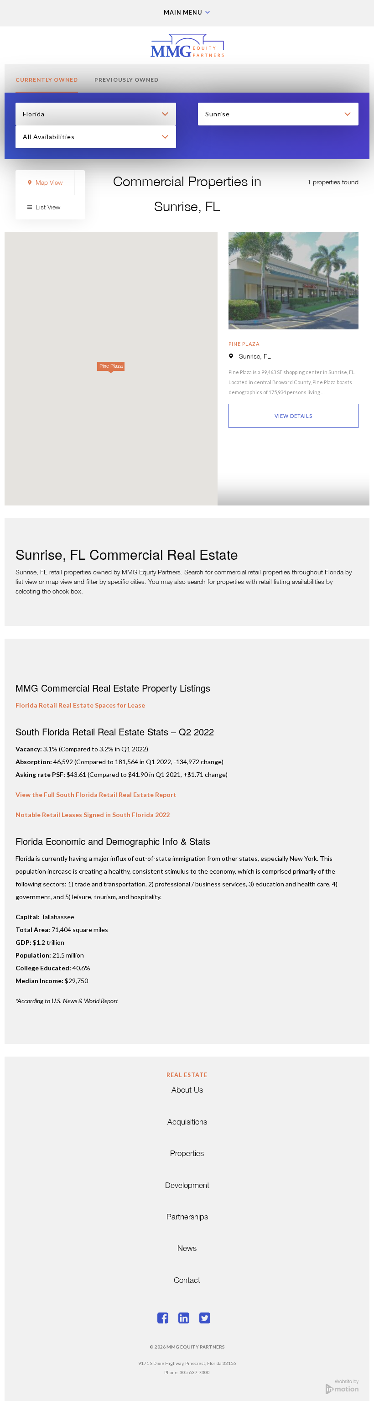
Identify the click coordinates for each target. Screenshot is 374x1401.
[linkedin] (187, 1320)
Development (187, 1185)
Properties (187, 1154)
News (187, 1248)
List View (48, 208)
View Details (293, 416)
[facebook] (166, 1320)
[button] (111, 368)
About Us (187, 1090)
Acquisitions (187, 1122)
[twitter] (208, 1320)
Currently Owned (47, 79)
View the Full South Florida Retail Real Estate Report (96, 794)
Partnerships (187, 1217)
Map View (49, 183)
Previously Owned (126, 79)
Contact (187, 1280)
